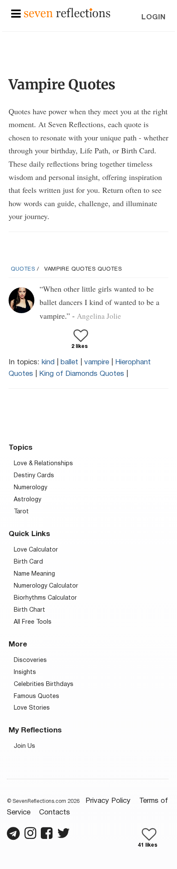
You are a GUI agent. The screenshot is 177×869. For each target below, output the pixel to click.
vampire (96, 362)
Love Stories (32, 708)
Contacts (54, 812)
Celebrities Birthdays (43, 684)
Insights (25, 672)
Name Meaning (34, 574)
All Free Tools (33, 622)
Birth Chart (29, 610)
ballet (69, 362)
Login (153, 17)
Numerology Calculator (46, 586)
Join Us (24, 746)
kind (48, 362)
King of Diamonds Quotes (81, 374)
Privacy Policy (108, 801)
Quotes (23, 269)
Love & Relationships (43, 464)
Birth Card (28, 562)
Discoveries (30, 660)
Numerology (30, 488)
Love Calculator (36, 550)
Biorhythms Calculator (45, 598)
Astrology (27, 500)
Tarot (21, 512)
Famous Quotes (36, 696)
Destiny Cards (34, 476)
